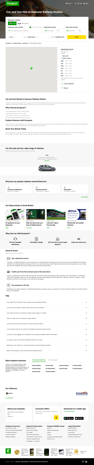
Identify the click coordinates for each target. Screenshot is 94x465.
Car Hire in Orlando (50, 371)
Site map (17, 461)
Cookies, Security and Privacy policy (38, 461)
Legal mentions (24, 461)
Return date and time (72, 27)
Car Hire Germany (16, 43)
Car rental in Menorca (51, 368)
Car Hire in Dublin (77, 365)
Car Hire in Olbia (63, 368)
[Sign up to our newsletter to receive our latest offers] (56, 417)
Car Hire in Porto (36, 371)
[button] (31, 68)
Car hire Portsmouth (78, 368)
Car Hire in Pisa (49, 365)
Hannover (25, 43)
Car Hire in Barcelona (64, 365)
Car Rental (8, 43)
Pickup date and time (50, 27)
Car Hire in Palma (36, 368)
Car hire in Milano (36, 365)
